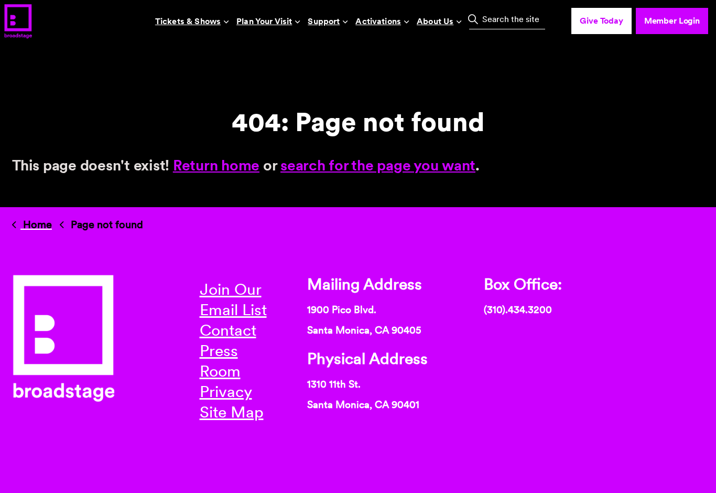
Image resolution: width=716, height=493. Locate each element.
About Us (435, 21)
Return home (216, 165)
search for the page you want (377, 165)
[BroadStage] (17, 21)
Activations (378, 21)
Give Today (601, 21)
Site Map (232, 411)
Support (324, 21)
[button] (473, 18)
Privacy (226, 391)
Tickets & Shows (188, 21)
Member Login (672, 21)
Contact (228, 329)
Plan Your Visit (264, 21)
